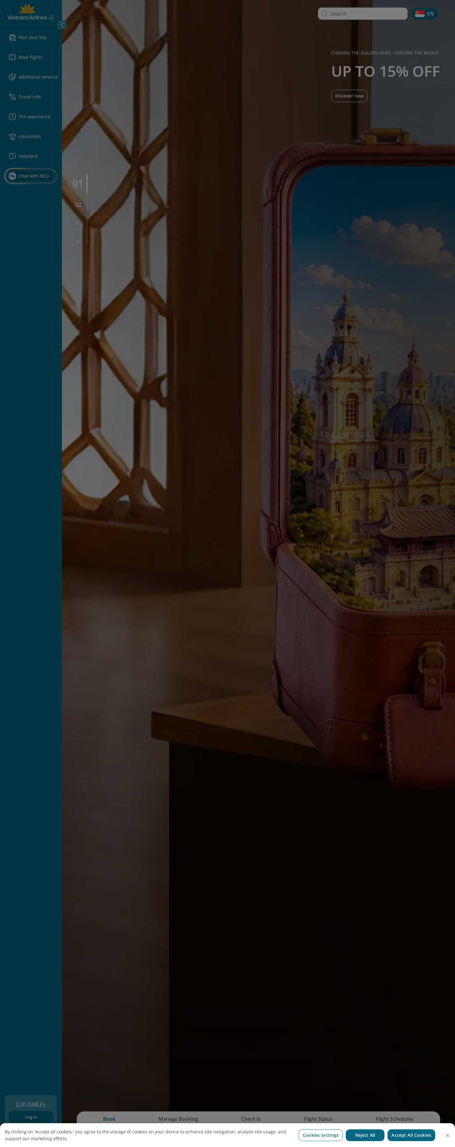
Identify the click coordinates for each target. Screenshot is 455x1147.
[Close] (447, 1135)
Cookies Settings (321, 1135)
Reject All (365, 1135)
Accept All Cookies (411, 1135)
